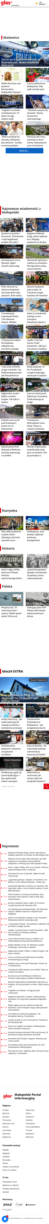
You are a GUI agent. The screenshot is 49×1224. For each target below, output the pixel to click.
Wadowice (30, 1133)
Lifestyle (6, 1156)
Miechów (6, 1133)
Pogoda (6, 1150)
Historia (8, 548)
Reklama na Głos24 (10, 1185)
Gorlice (5, 1127)
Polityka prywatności (11, 1188)
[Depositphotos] (31, 1204)
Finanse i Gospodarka (38, 680)
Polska (7, 586)
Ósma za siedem (9, 1170)
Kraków (18, 221)
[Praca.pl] (8, 1204)
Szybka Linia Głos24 (11, 1166)
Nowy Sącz (42, 354)
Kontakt (6, 1192)
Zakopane (42, 221)
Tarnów (29, 1130)
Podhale (29, 1120)
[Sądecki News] (19, 1204)
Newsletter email (10, 1182)
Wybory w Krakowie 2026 (37, 327)
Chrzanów (7, 1120)
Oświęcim (17, 381)
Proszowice (30, 1123)
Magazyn (6, 1153)
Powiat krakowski (14, 247)
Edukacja (42, 707)
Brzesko (6, 1117)
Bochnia (43, 274)
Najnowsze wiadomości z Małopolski (21, 210)
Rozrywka (9, 510)
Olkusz (28, 1113)
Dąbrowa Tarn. (9, 1123)
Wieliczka (17, 434)
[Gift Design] (8, 1210)
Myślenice (17, 301)
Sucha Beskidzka (33, 1127)
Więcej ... (24, 150)
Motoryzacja (41, 733)
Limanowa (7, 1130)
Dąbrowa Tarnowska (38, 381)
